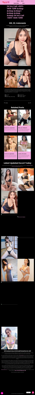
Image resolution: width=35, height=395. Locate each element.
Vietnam (19, 166)
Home (18, 1)
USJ (7, 390)
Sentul (13, 387)
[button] (5, 78)
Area (23, 3)
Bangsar (12, 374)
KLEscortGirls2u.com (4, 369)
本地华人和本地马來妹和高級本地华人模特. (20, 370)
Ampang (4, 374)
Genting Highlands (12, 377)
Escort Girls (16, 3)
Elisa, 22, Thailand (22, 127)
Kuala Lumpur (11, 382)
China (15, 166)
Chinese (13, 166)
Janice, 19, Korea (22, 153)
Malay (17, 166)
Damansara (7, 377)
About (22, 1)
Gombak (4, 379)
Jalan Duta (7, 379)
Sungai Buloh (4, 390)
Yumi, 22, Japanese (9, 153)
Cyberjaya (3, 377)
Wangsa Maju (11, 390)
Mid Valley (8, 384)
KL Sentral (7, 382)
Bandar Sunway (8, 374)
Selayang (10, 387)
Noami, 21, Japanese (10, 127)
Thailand (31, 165)
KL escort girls (21, 355)
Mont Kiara (12, 384)
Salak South (3, 387)
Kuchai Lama (4, 384)
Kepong (4, 382)
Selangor (7, 387)
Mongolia (28, 165)
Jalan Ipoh (11, 379)
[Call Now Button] (2, 393)
